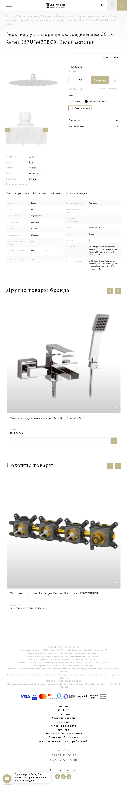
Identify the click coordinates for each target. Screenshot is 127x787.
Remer (31, 162)
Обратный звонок (63, 770)
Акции (63, 706)
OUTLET (63, 710)
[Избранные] (112, 5)
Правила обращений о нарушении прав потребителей (63, 739)
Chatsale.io (7, 785)
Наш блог (63, 714)
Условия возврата (63, 725)
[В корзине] (122, 5)
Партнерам (63, 729)
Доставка (64, 722)
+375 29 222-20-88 (63, 760)
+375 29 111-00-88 (63, 755)
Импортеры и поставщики (63, 733)
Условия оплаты (63, 718)
